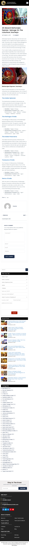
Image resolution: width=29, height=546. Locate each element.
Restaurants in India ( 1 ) (8, 439)
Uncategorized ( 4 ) (7, 462)
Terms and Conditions (20, 520)
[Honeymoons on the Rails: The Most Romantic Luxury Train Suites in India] (4, 360)
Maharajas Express (7, 10)
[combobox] (14, 279)
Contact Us (17, 526)
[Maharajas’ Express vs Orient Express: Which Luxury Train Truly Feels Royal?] (4, 379)
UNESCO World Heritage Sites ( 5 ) (10, 464)
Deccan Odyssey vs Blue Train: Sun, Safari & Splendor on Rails (16, 340)
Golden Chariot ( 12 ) (7, 402)
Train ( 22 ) (5, 455)
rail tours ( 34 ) (6, 436)
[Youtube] (13, 509)
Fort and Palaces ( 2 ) (7, 399)
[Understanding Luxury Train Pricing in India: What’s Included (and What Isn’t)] (4, 323)
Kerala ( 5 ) (5, 415)
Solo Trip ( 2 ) (5, 441)
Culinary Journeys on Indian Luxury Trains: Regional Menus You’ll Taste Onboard (16, 366)
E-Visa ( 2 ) (5, 393)
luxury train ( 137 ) (6, 425)
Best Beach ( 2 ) (6, 388)
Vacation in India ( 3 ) (7, 466)
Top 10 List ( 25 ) (6, 446)
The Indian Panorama (9, 137)
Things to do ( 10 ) (6, 444)
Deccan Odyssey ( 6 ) (7, 390)
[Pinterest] (11, 509)
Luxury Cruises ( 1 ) (6, 420)
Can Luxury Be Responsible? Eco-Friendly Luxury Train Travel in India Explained (16, 347)
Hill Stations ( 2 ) (6, 406)
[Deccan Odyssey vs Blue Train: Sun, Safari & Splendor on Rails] (4, 341)
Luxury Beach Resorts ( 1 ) (8, 418)
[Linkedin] (8, 509)
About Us (3, 518)
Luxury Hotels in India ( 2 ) (8, 423)
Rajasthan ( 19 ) (6, 437)
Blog (15, 529)
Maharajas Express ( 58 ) (8, 429)
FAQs (2, 529)
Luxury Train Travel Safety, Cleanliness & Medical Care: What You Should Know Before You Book (16, 354)
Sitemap (16, 535)
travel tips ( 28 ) (6, 460)
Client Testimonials (19, 518)
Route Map (3, 535)
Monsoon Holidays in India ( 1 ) (9, 430)
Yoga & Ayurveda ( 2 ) (7, 471)
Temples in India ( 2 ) (7, 443)
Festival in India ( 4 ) (7, 397)
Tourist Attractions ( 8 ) (8, 450)
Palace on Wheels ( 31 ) (8, 434)
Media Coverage (5, 520)
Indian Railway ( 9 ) (7, 411)
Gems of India (7, 178)
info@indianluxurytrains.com (10, 504)
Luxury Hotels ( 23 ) (7, 422)
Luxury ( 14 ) (5, 416)
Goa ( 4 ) (4, 400)
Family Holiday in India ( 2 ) (9, 395)
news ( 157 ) (5, 432)
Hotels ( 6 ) (5, 409)
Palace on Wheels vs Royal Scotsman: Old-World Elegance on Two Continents (16, 373)
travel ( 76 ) (5, 457)
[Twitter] (6, 509)
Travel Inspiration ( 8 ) (7, 459)
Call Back (3, 526)
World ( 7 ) (5, 469)
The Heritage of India (9, 117)
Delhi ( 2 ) (4, 392)
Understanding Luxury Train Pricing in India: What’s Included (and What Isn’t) (17, 322)
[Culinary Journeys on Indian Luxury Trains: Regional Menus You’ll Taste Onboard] (4, 367)
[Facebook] (3, 509)
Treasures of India (8, 160)
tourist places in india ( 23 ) (9, 452)
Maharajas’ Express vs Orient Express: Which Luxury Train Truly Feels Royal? (17, 379)
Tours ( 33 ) (5, 453)
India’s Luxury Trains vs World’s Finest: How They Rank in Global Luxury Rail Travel (15, 329)
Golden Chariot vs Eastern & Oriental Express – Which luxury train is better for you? (17, 335)
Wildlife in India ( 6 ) (7, 467)
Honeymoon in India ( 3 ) (8, 408)
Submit (14, 312)
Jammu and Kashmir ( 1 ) (8, 413)
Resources (17, 537)
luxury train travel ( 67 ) (8, 427)
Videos (2, 537)
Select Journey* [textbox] (5, 279)
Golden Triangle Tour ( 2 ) (8, 404)
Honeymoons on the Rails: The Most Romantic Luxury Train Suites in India (17, 359)
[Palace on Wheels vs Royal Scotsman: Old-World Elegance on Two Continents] (4, 373)
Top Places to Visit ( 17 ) (8, 448)
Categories (5, 386)
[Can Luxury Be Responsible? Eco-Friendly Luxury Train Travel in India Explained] (4, 348)
